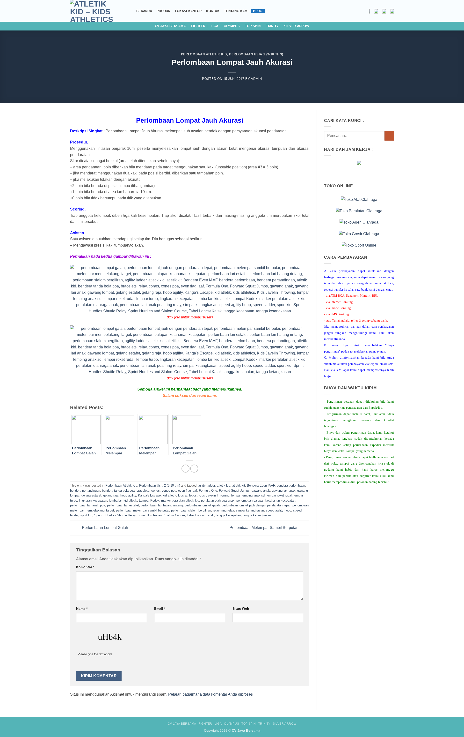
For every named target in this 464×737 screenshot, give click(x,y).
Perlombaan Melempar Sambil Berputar (264, 528)
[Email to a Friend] (194, 469)
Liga (214, 26)
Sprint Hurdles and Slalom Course (161, 515)
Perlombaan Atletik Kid (204, 54)
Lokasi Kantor (188, 11)
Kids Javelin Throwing (214, 495)
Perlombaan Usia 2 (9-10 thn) (256, 54)
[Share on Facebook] (185, 469)
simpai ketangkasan (250, 510)
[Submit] (389, 135)
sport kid (86, 515)
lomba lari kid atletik (123, 500)
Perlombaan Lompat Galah (104, 528)
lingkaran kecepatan (93, 500)
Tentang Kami (236, 11)
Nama (81, 608)
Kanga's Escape (149, 495)
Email (159, 608)
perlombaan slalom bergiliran (191, 510)
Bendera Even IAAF (261, 485)
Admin (256, 79)
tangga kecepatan (228, 515)
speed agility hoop (278, 510)
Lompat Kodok (149, 500)
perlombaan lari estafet (123, 505)
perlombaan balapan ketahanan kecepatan (265, 500)
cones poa (169, 490)
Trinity (272, 26)
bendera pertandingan (85, 490)
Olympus (232, 26)
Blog (257, 11)
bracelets (143, 490)
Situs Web (240, 608)
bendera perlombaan (291, 485)
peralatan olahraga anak (217, 500)
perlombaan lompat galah (202, 505)
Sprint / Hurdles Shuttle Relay (115, 515)
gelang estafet (91, 495)
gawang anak (261, 490)
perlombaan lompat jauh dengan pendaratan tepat (256, 505)
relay (216, 510)
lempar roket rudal (279, 495)
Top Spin (253, 26)
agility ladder (206, 485)
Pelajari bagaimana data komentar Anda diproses (210, 694)
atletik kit (238, 485)
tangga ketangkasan (257, 515)
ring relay (227, 510)
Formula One (208, 490)
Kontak (212, 11)
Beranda (144, 11)
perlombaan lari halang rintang (162, 505)
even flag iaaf (187, 490)
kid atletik (169, 495)
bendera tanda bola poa (118, 490)
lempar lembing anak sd (248, 495)
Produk (163, 11)
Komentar (85, 567)
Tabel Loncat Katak (200, 515)
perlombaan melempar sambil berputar (142, 510)
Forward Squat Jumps (234, 490)
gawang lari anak (283, 490)
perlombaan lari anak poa (87, 505)
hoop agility (128, 495)
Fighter (198, 26)
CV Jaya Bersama (170, 26)
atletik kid (223, 485)
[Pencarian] (130, 11)
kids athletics (187, 495)
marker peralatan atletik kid (180, 500)
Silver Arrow (296, 26)
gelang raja (110, 495)
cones (155, 490)
